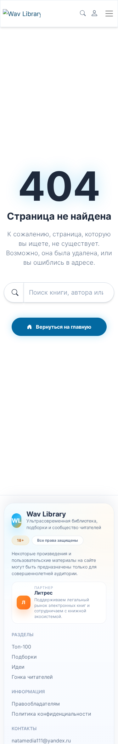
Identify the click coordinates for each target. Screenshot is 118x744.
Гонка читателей (32, 677)
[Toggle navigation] (109, 14)
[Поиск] (83, 13)
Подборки (24, 657)
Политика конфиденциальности (51, 714)
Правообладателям (36, 704)
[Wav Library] (22, 14)
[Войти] (94, 13)
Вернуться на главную (63, 327)
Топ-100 (21, 646)
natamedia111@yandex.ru (41, 740)
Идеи (18, 667)
